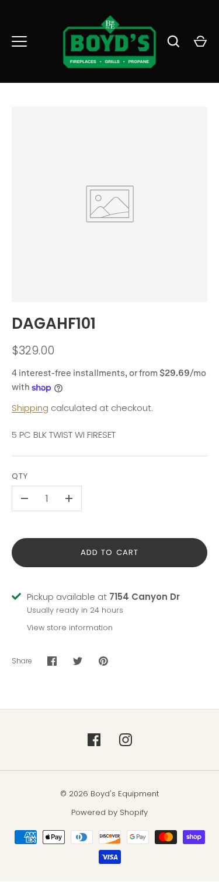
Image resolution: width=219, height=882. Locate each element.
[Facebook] (94, 740)
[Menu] (19, 41)
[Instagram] (125, 740)
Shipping (30, 408)
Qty (20, 476)
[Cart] (200, 41)
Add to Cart (109, 552)
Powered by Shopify (109, 812)
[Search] (173, 41)
